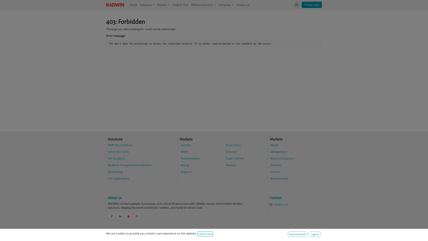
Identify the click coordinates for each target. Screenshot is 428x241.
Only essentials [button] (297, 234)
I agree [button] (315, 234)
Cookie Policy (205, 233)
